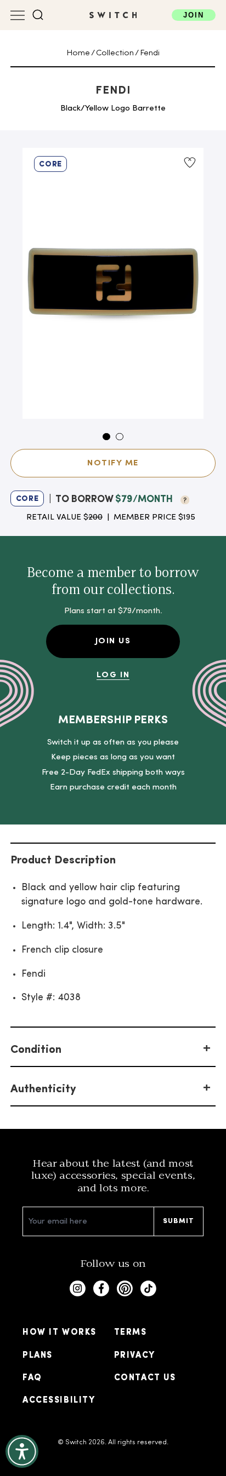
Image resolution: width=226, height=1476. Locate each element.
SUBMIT (179, 1221)
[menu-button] (17, 15)
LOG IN (113, 675)
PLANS (37, 1355)
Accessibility (58, 1400)
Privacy (134, 1355)
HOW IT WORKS (59, 1332)
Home (78, 53)
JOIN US (113, 641)
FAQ (32, 1378)
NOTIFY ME (113, 463)
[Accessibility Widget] (21, 1451)
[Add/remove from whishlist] (189, 163)
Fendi (150, 53)
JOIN (193, 15)
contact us (145, 1378)
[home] (113, 15)
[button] (38, 15)
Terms (130, 1332)
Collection (115, 53)
